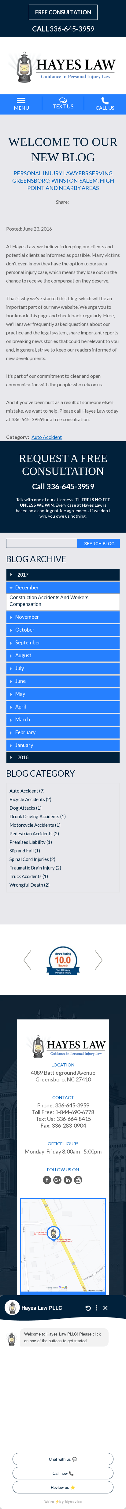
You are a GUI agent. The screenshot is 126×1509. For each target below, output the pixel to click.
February (25, 732)
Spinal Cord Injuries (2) (32, 859)
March (22, 719)
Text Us (63, 106)
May (20, 694)
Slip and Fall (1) (24, 850)
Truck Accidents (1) (28, 876)
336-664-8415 (73, 1118)
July (19, 668)
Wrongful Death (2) (29, 885)
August (23, 655)
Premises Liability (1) (30, 842)
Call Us (105, 108)
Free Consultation (63, 12)
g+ (57, 1180)
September (27, 643)
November (27, 617)
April (20, 707)
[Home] (63, 64)
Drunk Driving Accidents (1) (37, 816)
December (27, 588)
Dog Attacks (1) (25, 808)
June (20, 681)
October (25, 630)
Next (99, 960)
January (24, 745)
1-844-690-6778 (74, 1112)
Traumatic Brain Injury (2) (35, 867)
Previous (27, 960)
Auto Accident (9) (27, 790)
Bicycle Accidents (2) (30, 799)
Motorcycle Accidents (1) (35, 825)
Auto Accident (46, 437)
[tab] (63, 587)
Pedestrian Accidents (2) (34, 833)
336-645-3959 (72, 28)
